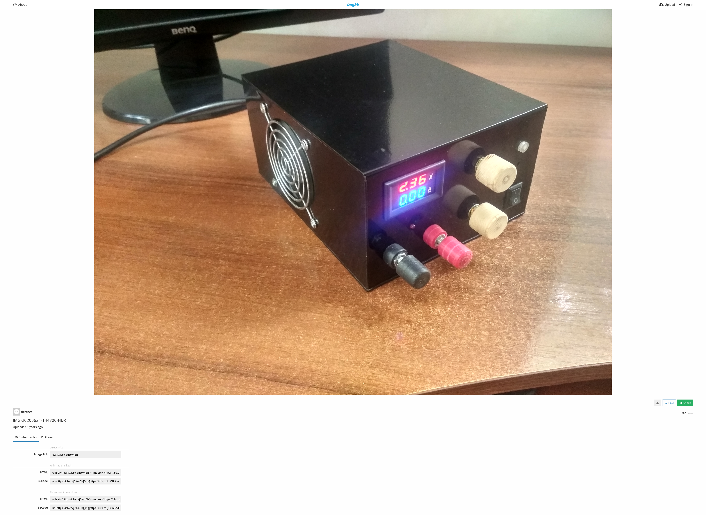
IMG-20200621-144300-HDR (39, 420)
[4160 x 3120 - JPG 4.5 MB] (657, 403)
